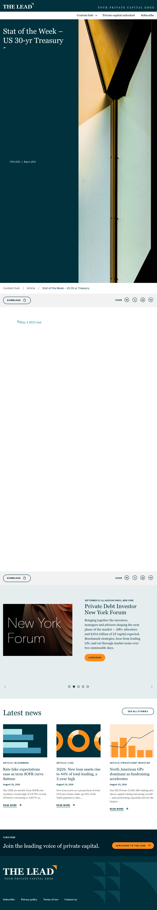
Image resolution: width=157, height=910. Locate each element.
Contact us (71, 899)
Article (31, 288)
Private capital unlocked (119, 15)
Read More (10, 805)
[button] (5, 686)
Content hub (85, 15)
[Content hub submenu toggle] (96, 15)
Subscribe (147, 15)
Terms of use (50, 899)
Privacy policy (29, 899)
